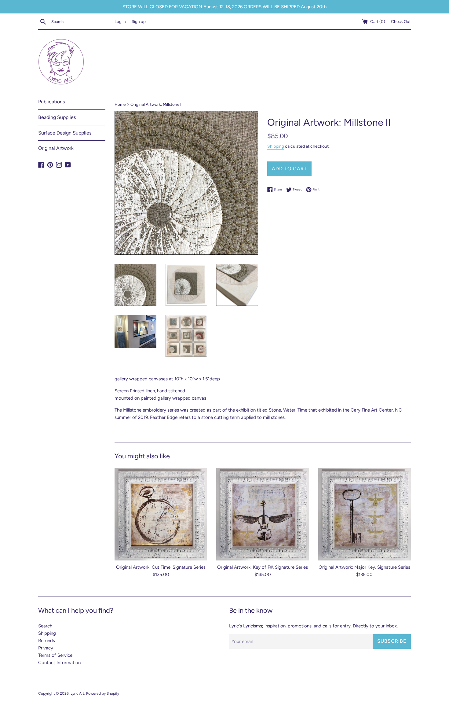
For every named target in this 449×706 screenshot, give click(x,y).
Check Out (401, 21)
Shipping (275, 146)
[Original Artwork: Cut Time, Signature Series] (161, 514)
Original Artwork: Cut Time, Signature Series (161, 567)
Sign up (139, 21)
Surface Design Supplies (64, 133)
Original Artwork (56, 148)
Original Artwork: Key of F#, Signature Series (262, 567)
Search (45, 626)
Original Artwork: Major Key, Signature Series (364, 567)
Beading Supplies (57, 117)
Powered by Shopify (102, 693)
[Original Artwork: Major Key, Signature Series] (364, 514)
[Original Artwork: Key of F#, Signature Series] (262, 514)
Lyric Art (77, 693)
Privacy (45, 648)
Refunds (46, 640)
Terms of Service (55, 655)
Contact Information (59, 662)
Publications (51, 102)
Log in (120, 21)
